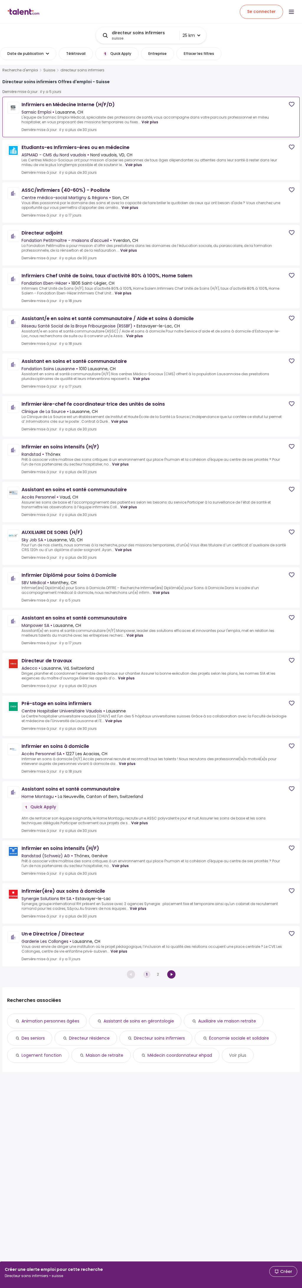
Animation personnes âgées (50, 1021)
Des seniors (33, 1038)
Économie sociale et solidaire (239, 1038)
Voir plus (150, 121)
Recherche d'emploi (20, 70)
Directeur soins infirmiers (159, 1038)
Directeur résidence (89, 1038)
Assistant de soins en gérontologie (139, 1021)
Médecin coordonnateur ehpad (179, 1055)
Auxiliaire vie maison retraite (227, 1021)
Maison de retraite (104, 1055)
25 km (189, 35)
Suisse (49, 70)
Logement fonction (42, 1055)
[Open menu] (291, 11)
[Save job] (292, 104)
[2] (171, 974)
